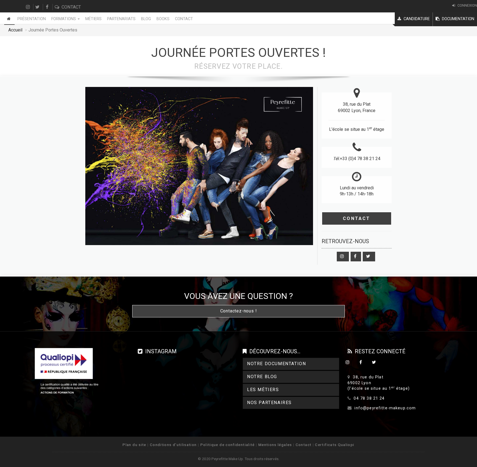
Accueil (15, 30)
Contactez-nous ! (238, 311)
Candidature (416, 19)
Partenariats (121, 19)
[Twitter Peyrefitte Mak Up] (368, 256)
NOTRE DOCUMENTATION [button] (276, 363)
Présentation (31, 19)
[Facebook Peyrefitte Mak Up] (356, 256)
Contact (70, 7)
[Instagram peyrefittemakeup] (28, 7)
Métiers (93, 19)
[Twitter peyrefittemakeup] (38, 7)
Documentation (457, 19)
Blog (146, 19)
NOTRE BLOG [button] (262, 376)
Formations (64, 19)
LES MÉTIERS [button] (263, 389)
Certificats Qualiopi (334, 444)
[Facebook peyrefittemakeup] (48, 7)
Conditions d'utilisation (173, 444)
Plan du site (134, 444)
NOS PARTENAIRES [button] (269, 402)
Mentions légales (275, 444)
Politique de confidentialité (227, 444)
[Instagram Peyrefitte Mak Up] (342, 256)
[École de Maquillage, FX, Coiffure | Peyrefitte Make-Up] (9, 18)
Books (163, 19)
